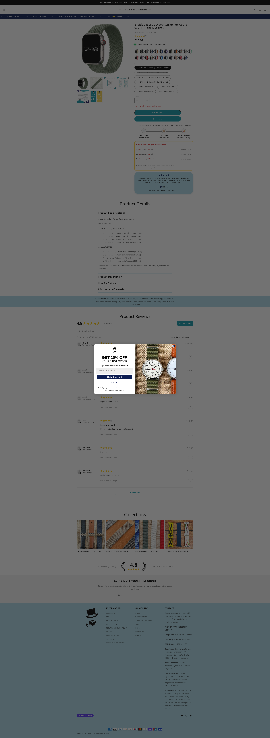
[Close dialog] (174, 346)
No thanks (114, 383)
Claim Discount (114, 377)
